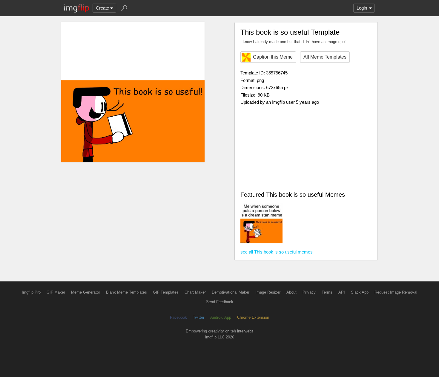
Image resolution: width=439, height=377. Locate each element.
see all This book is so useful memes (276, 251)
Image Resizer (267, 292)
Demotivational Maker (230, 292)
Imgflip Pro (31, 292)
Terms (327, 292)
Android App (220, 317)
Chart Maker (195, 292)
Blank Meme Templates (126, 292)
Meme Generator (85, 292)
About (291, 292)
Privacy (309, 292)
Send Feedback (219, 302)
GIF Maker (56, 292)
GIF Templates (166, 292)
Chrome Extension (253, 317)
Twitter (198, 317)
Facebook (178, 317)
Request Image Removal (395, 292)
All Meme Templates (324, 56)
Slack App (360, 292)
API (341, 292)
